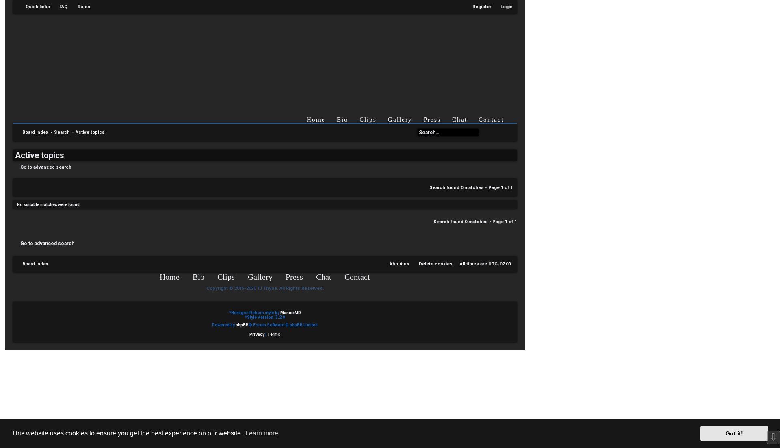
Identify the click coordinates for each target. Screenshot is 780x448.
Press (432, 119)
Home (316, 119)
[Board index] (271, 58)
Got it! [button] (734, 433)
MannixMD (290, 313)
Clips (368, 119)
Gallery (400, 119)
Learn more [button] (261, 433)
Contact (491, 119)
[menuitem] (59, 7)
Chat (459, 119)
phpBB (242, 325)
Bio (342, 119)
